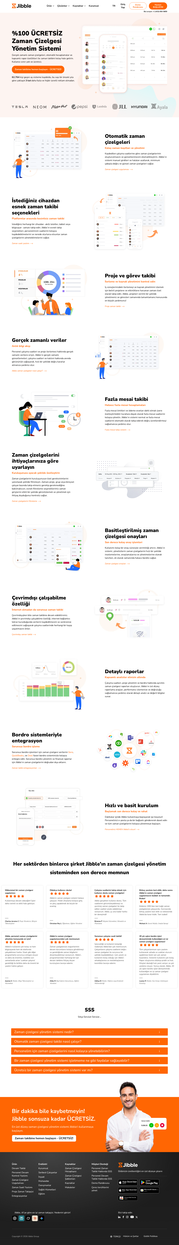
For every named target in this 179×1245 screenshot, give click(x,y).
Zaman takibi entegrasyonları (24, 768)
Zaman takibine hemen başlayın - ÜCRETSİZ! (38, 69)
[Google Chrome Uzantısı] (128, 1197)
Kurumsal (94, 5)
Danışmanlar (44, 1185)
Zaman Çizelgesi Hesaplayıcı (73, 1170)
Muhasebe (43, 1181)
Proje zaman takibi (113, 306)
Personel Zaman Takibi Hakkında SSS (102, 1170)
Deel (30, 755)
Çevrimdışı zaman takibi (22, 634)
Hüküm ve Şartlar (131, 1236)
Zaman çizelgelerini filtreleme (24, 501)
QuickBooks (18, 755)
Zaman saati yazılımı (20, 243)
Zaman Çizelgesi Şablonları (73, 1177)
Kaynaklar (78, 5)
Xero (70, 752)
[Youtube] (132, 1217)
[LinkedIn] (119, 1217)
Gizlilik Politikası (151, 1236)
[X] (137, 1217)
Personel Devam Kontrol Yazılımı (20, 1174)
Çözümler (62, 5)
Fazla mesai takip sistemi (115, 429)
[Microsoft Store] (149, 1190)
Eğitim (41, 1193)
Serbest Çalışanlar (47, 1172)
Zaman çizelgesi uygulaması (117, 169)
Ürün (49, 5)
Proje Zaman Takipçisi (23, 1191)
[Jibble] (21, 6)
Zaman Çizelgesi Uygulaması (20, 1181)
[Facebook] (123, 1217)
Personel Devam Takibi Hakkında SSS (102, 1177)
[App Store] (128, 1182)
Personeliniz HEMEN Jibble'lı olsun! (120, 829)
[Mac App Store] (128, 1190)
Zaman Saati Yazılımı (22, 1187)
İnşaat (41, 1176)
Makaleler (70, 1187)
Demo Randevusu (138, 6)
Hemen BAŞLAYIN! (158, 6)
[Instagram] (127, 1217)
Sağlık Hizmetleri (47, 1189)
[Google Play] (149, 1182)
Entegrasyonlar (19, 1195)
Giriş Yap (123, 6)
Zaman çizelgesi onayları (115, 563)
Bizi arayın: (155, 11)
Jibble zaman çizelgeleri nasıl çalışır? (27, 370)
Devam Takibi (18, 1168)
